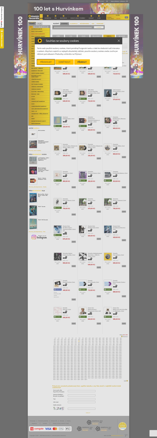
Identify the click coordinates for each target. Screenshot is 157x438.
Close (118, 40)
